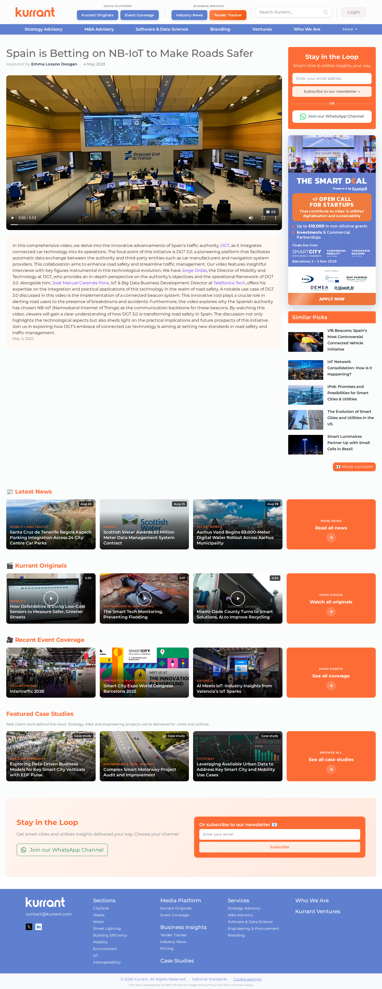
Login (353, 12)
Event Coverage (139, 15)
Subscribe (279, 847)
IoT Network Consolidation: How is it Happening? (349, 367)
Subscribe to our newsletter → (332, 91)
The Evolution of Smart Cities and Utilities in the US (350, 417)
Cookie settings (247, 979)
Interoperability (107, 962)
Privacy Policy (207, 985)
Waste (98, 915)
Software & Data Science (162, 29)
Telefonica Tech (229, 282)
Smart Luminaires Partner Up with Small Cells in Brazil (348, 442)
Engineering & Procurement (253, 928)
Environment (105, 948)
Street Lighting (107, 928)
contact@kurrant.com (49, 914)
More (348, 29)
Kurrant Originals (97, 15)
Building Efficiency (110, 935)
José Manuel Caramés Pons (80, 282)
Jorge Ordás (194, 270)
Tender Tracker (228, 15)
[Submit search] (325, 12)
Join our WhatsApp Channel (336, 116)
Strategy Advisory (43, 29)
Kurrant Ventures (317, 911)
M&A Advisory (99, 29)
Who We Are (307, 29)
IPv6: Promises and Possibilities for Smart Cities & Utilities (347, 392)
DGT (224, 245)
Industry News (189, 15)
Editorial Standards (209, 979)
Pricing (167, 948)
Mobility (100, 942)
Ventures (262, 29)
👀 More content (354, 466)
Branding (220, 29)
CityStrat (101, 908)
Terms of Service (234, 985)
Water (98, 921)
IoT (95, 955)
